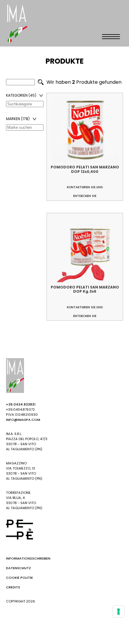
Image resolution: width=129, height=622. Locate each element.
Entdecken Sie (84, 196)
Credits (13, 587)
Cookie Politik (19, 577)
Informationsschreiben (28, 558)
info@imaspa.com (23, 419)
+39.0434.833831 (20, 404)
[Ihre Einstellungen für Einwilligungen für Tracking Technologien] (118, 611)
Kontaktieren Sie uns (85, 187)
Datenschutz (18, 568)
